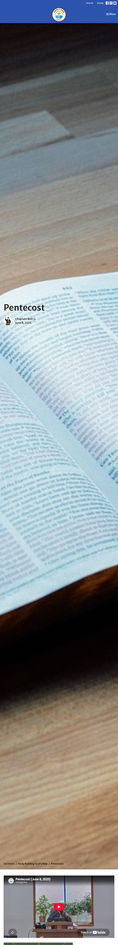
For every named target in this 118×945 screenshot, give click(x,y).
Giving (100, 3)
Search (89, 3)
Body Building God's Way (32, 863)
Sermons (9, 863)
